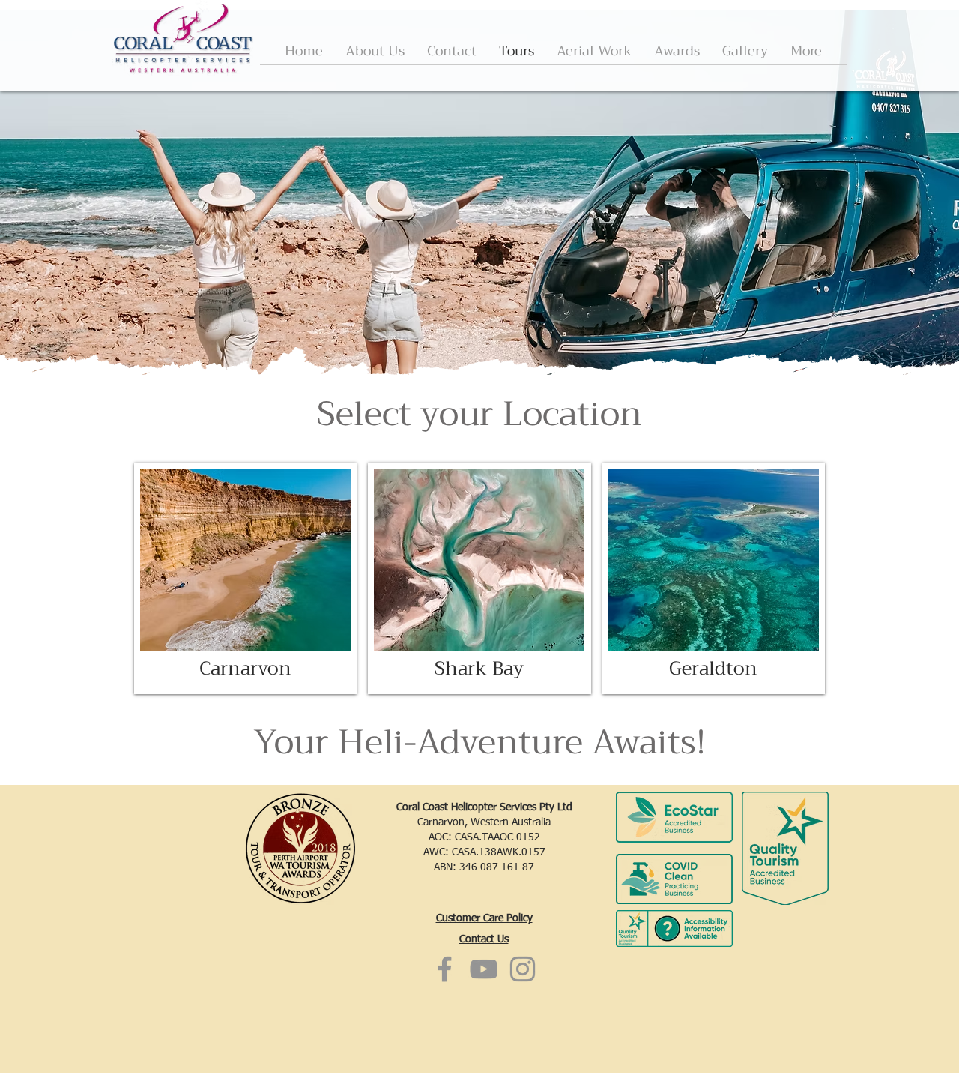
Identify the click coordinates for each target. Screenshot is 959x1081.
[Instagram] (522, 969)
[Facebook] (445, 969)
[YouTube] (483, 969)
